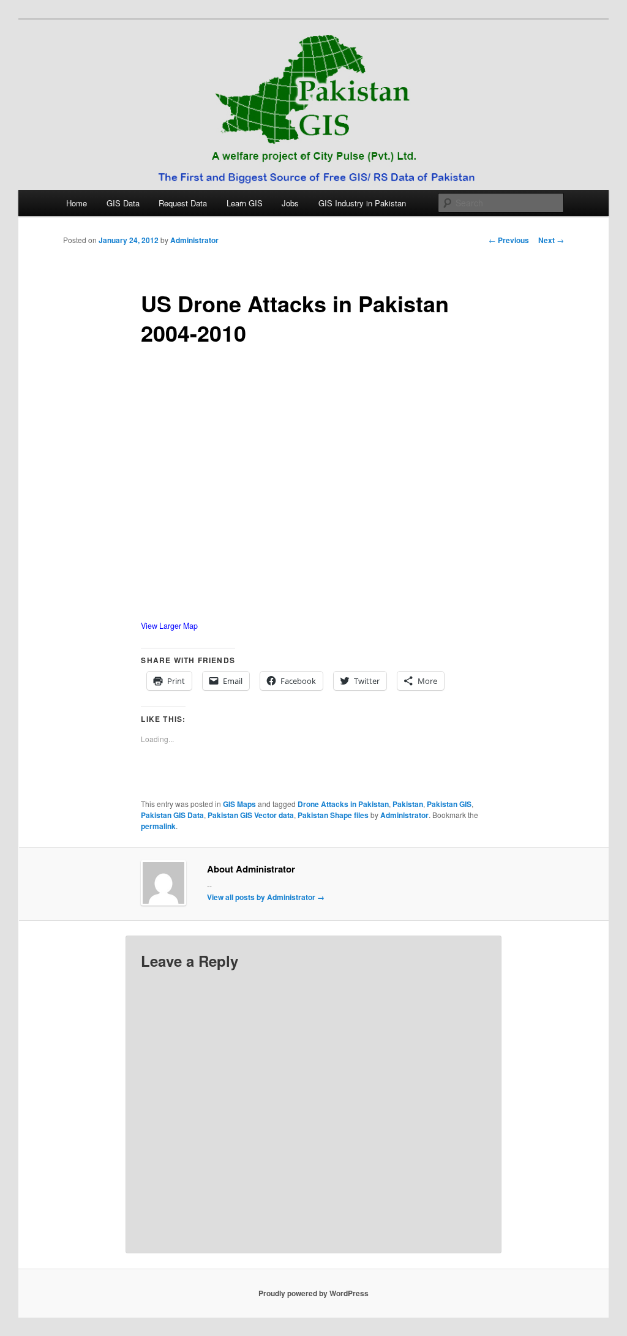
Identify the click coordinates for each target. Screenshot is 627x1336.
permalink (158, 825)
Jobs (290, 203)
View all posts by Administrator (266, 897)
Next (551, 240)
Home (76, 203)
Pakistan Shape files (333, 814)
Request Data (183, 203)
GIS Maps (239, 803)
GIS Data (123, 203)
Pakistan (407, 803)
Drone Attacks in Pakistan (343, 803)
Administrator (194, 240)
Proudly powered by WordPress (313, 1293)
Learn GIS (245, 203)
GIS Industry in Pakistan (362, 203)
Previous (509, 240)
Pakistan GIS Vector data (251, 814)
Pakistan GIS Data (172, 814)
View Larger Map (169, 625)
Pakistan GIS (449, 803)
